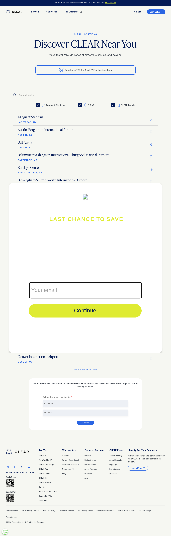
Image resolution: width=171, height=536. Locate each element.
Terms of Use (11, 517)
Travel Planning (115, 455)
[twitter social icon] (22, 467)
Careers (65, 455)
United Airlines (90, 464)
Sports (42, 487)
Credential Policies (66, 511)
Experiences (114, 469)
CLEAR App (43, 469)
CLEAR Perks (44, 473)
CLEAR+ (42, 455)
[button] (35, 12)
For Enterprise (71, 12)
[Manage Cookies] (5, 532)
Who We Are (69, 450)
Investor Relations (69, 464)
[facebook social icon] (15, 467)
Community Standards (105, 511)
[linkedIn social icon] (29, 467)
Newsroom (66, 469)
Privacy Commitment (70, 460)
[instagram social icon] (8, 467)
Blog (64, 473)
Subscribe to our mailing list (57, 397)
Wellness (113, 473)
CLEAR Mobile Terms (126, 511)
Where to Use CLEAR (48, 491)
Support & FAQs (45, 496)
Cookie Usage (145, 511)
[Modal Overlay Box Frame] (85, 268)
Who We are (51, 12)
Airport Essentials (116, 460)
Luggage (113, 464)
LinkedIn (87, 455)
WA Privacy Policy (85, 511)
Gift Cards (43, 500)
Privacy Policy (49, 511)
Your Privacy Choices (31, 511)
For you (35, 12)
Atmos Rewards (90, 469)
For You (43, 450)
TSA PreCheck (45, 460)
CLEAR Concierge (46, 464)
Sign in (137, 12)
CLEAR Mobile (45, 482)
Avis (86, 478)
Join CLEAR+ (156, 12)
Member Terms (12, 511)
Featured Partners (94, 450)
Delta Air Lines (90, 460)
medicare (88, 473)
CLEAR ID (43, 478)
